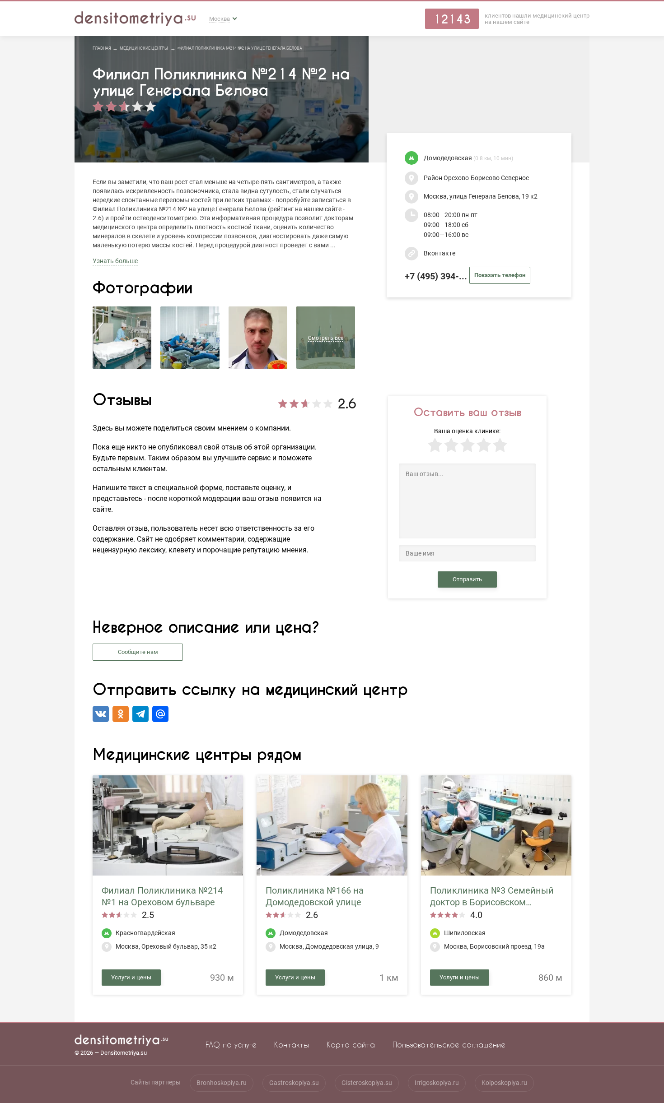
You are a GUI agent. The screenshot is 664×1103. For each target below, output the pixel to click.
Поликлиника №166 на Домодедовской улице (315, 896)
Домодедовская (468, 158)
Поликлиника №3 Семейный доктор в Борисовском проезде (492, 896)
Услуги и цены (131, 977)
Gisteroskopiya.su (366, 1083)
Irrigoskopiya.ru (437, 1083)
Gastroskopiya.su (294, 1083)
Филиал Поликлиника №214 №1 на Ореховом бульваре (162, 896)
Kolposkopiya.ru (504, 1083)
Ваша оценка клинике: (467, 431)
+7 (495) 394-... (465, 276)
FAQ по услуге (231, 1044)
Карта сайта (351, 1044)
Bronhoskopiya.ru (221, 1083)
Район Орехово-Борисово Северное (476, 178)
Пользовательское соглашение (449, 1044)
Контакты (291, 1044)
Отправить (467, 579)
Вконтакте (439, 253)
